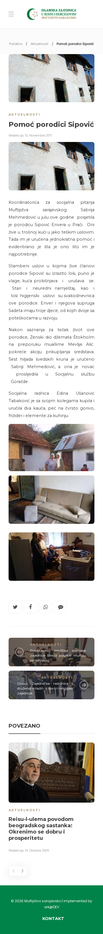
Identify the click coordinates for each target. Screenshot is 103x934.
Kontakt (53, 918)
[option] (51, 798)
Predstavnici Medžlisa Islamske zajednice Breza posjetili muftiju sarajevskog (58, 655)
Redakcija (16, 135)
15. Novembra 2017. (38, 135)
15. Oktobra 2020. (37, 850)
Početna (15, 44)
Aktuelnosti (39, 44)
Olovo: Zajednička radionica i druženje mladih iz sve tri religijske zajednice (45, 688)
